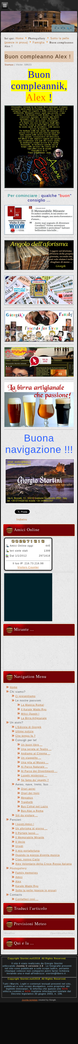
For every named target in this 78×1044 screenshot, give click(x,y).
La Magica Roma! (32, 704)
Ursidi (19, 846)
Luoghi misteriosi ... (34, 775)
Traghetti (27, 802)
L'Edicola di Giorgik (28, 727)
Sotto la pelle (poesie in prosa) (36, 890)
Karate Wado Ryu (26, 886)
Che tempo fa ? (25, 735)
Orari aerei (28, 788)
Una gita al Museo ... (34, 762)
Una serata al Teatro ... (36, 749)
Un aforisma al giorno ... (31, 828)
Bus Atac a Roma (32, 810)
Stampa (9, 64)
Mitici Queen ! (30, 713)
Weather (9, 933)
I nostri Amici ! (24, 824)
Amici (19, 877)
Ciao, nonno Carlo (27, 859)
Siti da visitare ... (26, 815)
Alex (18, 881)
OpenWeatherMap (62, 933)
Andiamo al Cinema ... (35, 753)
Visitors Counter (28, 567)
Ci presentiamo (25, 696)
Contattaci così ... (26, 899)
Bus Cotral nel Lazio (34, 806)
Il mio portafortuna (27, 850)
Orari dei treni (30, 793)
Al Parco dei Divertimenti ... (39, 771)
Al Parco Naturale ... (34, 766)
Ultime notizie (24, 731)
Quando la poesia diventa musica (37, 855)
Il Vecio (20, 841)
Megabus (27, 797)
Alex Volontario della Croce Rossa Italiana (43, 863)
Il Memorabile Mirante (29, 837)
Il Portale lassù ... (27, 833)
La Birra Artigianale (34, 718)
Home (20, 38)
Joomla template (30, 1000)
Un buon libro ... (31, 744)
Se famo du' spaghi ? (35, 780)
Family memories (26, 872)
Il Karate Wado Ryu (34, 709)
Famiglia (39, 42)
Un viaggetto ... (31, 757)
